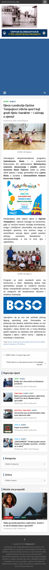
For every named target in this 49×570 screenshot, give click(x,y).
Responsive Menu (45, 2)
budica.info (17, 342)
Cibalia (17, 425)
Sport (6, 102)
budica (10, 342)
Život (31, 393)
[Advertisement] (24, 64)
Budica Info (33, 386)
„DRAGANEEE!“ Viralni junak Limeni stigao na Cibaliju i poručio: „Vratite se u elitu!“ (30, 443)
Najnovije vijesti (11, 373)
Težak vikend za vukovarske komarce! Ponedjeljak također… (24, 363)
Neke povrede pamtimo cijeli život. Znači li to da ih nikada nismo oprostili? (29, 398)
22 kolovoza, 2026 (20, 386)
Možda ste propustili (14, 489)
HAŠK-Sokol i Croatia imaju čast (18, 355)
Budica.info (30, 544)
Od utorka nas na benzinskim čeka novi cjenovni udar (29, 414)
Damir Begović (23, 121)
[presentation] (42, 489)
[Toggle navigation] (5, 92)
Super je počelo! (21, 427)
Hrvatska (18, 410)
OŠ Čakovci (21, 344)
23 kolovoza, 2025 (9, 121)
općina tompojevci (10, 344)
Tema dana (18, 393)
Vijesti (13, 102)
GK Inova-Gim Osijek (37, 342)
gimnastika (26, 342)
